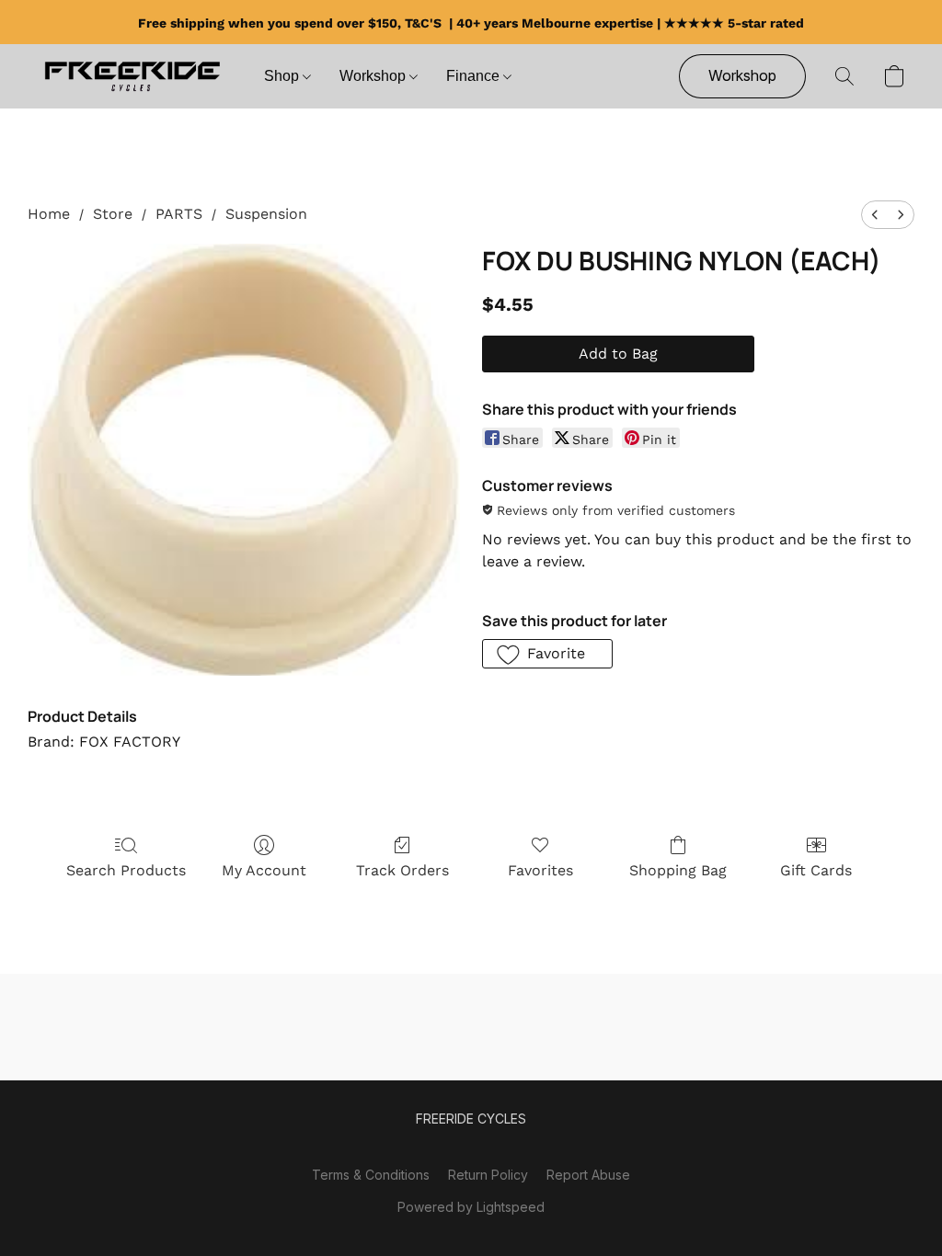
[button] (132, 76)
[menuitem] (875, 214)
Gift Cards (816, 870)
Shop (283, 76)
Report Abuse (588, 1174)
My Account (264, 870)
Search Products (126, 870)
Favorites (540, 870)
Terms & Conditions (371, 1174)
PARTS (178, 214)
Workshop (374, 76)
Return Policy (488, 1174)
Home (49, 214)
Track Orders (402, 870)
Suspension (266, 214)
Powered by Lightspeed (471, 1207)
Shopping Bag (678, 870)
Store (112, 214)
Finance (474, 76)
